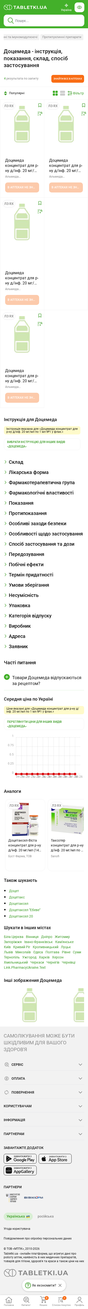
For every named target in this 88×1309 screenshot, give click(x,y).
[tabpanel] (44, 464)
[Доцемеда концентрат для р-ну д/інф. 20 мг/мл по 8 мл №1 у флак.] (22, 222)
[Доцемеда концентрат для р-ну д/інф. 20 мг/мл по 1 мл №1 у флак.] (66, 124)
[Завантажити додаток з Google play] (20, 1159)
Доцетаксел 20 (21, 916)
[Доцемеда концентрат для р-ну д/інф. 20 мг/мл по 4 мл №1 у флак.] (22, 124)
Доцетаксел (18, 904)
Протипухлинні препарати (61, 37)
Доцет (14, 891)
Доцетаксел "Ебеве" (24, 910)
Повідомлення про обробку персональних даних (38, 1238)
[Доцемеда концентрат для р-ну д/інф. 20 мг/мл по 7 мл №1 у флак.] (22, 334)
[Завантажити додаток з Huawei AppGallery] (20, 1170)
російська (46, 1216)
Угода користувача (17, 1228)
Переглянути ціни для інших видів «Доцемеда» (34, 724)
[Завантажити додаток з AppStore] (55, 1159)
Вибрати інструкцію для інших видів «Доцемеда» (36, 444)
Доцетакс (17, 897)
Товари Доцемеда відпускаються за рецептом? (46, 680)
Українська (16, 1216)
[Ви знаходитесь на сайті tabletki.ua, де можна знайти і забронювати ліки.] (25, 7)
